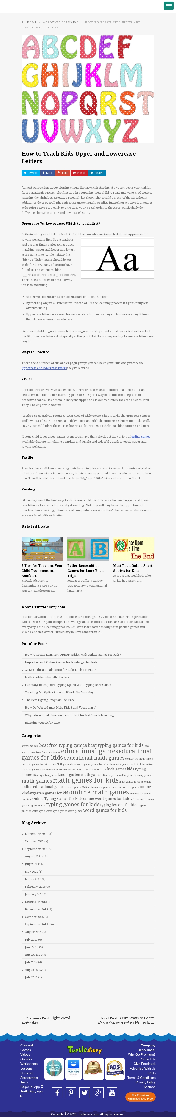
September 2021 (36, 849)
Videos (25, 1054)
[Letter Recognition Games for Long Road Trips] (88, 549)
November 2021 (36, 833)
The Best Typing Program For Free (50, 700)
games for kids (100, 764)
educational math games (94, 758)
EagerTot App (30, 1087)
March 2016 (33, 879)
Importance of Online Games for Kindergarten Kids (61, 662)
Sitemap (150, 1087)
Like (49, 173)
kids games (116, 769)
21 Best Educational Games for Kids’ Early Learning (60, 669)
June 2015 (31, 947)
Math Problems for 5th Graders (47, 677)
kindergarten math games (80, 775)
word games (75, 811)
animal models (30, 746)
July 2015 (31, 939)
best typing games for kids (116, 745)
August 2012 (33, 970)
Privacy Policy (146, 1082)
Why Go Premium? (142, 1054)
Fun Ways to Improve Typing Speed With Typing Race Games (68, 685)
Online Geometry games (96, 787)
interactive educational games (57, 769)
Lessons (26, 1068)
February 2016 (35, 886)
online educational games (43, 787)
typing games (37, 805)
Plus (65, 173)
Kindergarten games (45, 775)
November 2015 (36, 909)
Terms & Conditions (141, 1077)
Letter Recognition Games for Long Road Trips (85, 571)
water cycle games (56, 811)
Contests (26, 1073)
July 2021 (31, 864)
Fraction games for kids (36, 764)
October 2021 (34, 841)
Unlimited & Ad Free (140, 1097)
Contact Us (148, 1059)
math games (37, 781)
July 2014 (31, 962)
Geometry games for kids (124, 764)
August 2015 (33, 932)
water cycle (38, 811)
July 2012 (31, 977)
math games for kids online (135, 781)
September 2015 (36, 924)
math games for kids (86, 780)
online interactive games (125, 787)
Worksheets (29, 1063)
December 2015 (36, 901)
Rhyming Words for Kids (42, 722)
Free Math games (60, 764)
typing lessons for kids (119, 805)
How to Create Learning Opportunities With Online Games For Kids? (73, 654)
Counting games (51, 752)
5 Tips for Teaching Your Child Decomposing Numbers (42, 571)
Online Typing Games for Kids (57, 799)
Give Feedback (145, 1063)
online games (73, 787)
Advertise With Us (143, 1068)
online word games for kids (106, 799)
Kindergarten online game (118, 775)
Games (25, 1050)
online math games (100, 792)
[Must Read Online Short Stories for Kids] (133, 549)
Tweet (33, 173)
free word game (81, 764)
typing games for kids (72, 804)
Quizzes (26, 1059)
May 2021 (31, 871)
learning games (142, 775)
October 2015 (34, 917)
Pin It (81, 173)
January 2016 (34, 894)
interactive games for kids (91, 769)
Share (99, 173)
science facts (137, 799)
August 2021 (33, 856)
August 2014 (33, 954)
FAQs (152, 1073)
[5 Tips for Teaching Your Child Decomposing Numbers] (42, 549)
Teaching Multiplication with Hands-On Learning (59, 692)
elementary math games (139, 758)
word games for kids (105, 810)
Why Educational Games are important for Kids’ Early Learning (69, 715)
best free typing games (63, 745)
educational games (89, 751)
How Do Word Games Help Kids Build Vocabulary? (61, 707)
